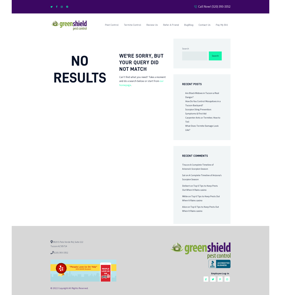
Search (185, 48)
